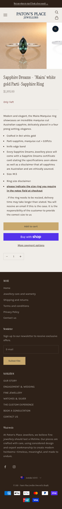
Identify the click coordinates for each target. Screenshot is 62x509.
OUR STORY (10, 380)
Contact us (9, 317)
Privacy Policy (11, 311)
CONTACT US (10, 416)
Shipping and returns (15, 299)
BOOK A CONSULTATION (16, 410)
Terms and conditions (16, 305)
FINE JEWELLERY (12, 392)
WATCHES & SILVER (14, 398)
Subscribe (14, 360)
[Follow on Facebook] (5, 467)
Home (6, 288)
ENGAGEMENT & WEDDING (19, 386)
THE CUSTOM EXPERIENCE (18, 404)
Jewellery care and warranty (19, 293)
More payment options (31, 245)
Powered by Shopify (42, 485)
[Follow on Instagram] (14, 467)
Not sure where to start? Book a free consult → (31, 3)
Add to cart (31, 226)
